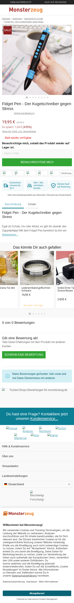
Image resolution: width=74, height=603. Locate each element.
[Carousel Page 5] (42, 314)
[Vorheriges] (5, 62)
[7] (44, 97)
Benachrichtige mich (37, 162)
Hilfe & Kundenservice (15, 446)
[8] (47, 97)
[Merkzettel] (60, 10)
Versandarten (10, 466)
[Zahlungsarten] (37, 433)
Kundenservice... (44, 418)
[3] (33, 97)
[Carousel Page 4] (39, 314)
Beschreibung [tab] (13, 204)
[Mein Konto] (67, 10)
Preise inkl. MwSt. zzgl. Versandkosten (19, 131)
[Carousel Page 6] (44, 314)
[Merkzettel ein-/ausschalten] (67, 90)
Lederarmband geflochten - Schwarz (37, 289)
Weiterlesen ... (10, 234)
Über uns (7, 456)
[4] (36, 97)
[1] (27, 97)
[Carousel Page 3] (36, 314)
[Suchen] (52, 10)
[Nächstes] (68, 62)
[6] (42, 97)
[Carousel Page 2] (33, 314)
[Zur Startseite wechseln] (28, 10)
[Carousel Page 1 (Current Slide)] (30, 314)
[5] (39, 97)
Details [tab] (32, 204)
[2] (30, 97)
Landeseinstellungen (15, 475)
